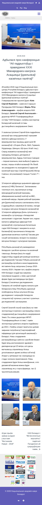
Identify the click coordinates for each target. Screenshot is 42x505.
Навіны (13, 18)
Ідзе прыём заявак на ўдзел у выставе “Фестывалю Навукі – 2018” (8, 438)
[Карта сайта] (39, 3)
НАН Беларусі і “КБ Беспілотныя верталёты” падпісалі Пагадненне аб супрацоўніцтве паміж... (33, 441)
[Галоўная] (36, 3)
